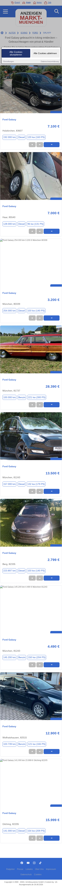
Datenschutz (26, 874)
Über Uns (39, 869)
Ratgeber (10, 869)
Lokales (29, 869)
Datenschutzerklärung (50, 61)
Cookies (37, 874)
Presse (20, 869)
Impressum (51, 869)
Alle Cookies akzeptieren (15, 53)
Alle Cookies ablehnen (45, 53)
